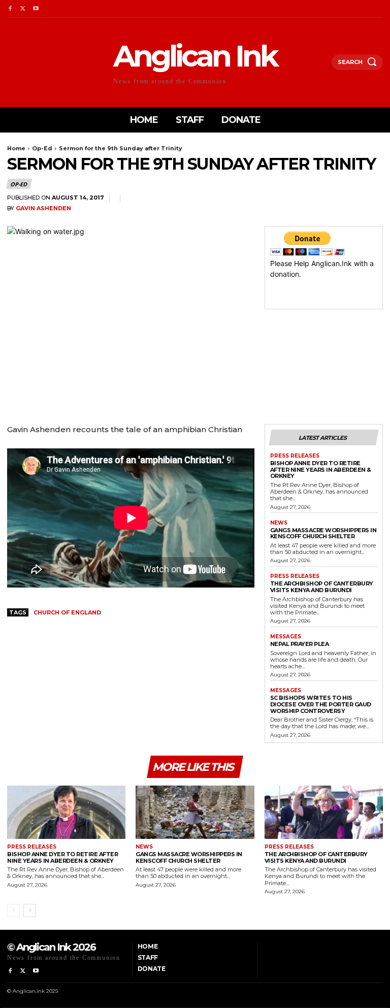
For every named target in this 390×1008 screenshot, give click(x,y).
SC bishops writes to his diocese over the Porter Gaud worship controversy (320, 704)
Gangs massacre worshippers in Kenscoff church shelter (323, 533)
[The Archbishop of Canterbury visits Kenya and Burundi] (324, 812)
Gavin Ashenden (43, 208)
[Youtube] (36, 9)
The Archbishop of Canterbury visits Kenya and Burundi (321, 587)
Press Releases (294, 456)
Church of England (67, 612)
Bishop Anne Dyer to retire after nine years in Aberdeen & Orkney (320, 469)
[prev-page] (13, 910)
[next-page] (29, 910)
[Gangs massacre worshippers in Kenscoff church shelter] (195, 812)
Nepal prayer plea (299, 643)
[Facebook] (10, 9)
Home (16, 148)
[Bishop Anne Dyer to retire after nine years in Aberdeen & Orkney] (66, 812)
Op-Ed (42, 148)
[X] (22, 9)
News (278, 523)
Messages (285, 637)
